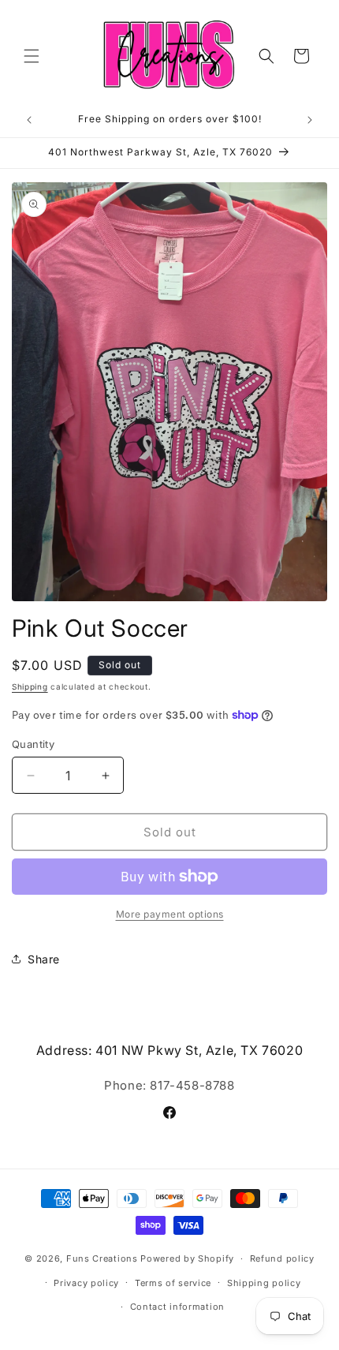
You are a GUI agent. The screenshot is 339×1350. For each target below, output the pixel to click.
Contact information (177, 1306)
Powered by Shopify (187, 1258)
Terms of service (173, 1282)
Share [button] (44, 959)
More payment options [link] (170, 914)
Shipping (30, 686)
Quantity (33, 744)
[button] (31, 56)
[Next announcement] (309, 120)
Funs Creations (102, 1258)
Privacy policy (86, 1282)
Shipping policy (264, 1282)
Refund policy (282, 1258)
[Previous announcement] (29, 120)
